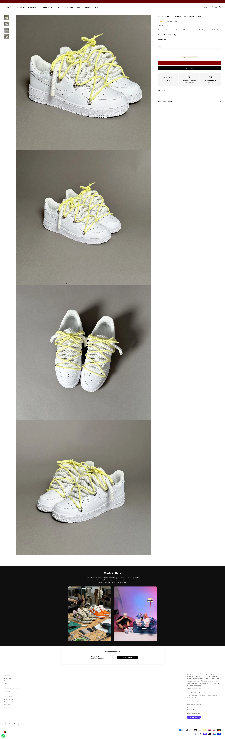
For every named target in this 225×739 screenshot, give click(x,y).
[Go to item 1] (6, 17)
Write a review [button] (128, 657)
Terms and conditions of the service (13, 701)
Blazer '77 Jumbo (68, 7)
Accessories (87, 7)
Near (5, 673)
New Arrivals (21, 7)
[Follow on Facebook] (5, 724)
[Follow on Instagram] (10, 724)
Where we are (7, 678)
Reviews (97, 7)
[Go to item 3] (6, 30)
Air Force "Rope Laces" (45, 7)
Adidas (78, 7)
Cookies (6, 694)
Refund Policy (7, 704)
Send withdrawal (8, 707)
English (205, 7)
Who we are (7, 675)
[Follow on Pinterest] (14, 724)
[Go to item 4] (6, 36)
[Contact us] (3, 736)
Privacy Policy (7, 691)
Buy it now (189, 68)
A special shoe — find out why (167, 35)
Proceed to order (8, 696)
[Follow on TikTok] (19, 724)
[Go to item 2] (6, 24)
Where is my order (8, 699)
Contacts (6, 683)
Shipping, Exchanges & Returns (11, 688)
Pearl (57, 7)
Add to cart (189, 63)
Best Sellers (32, 7)
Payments (6, 686)
